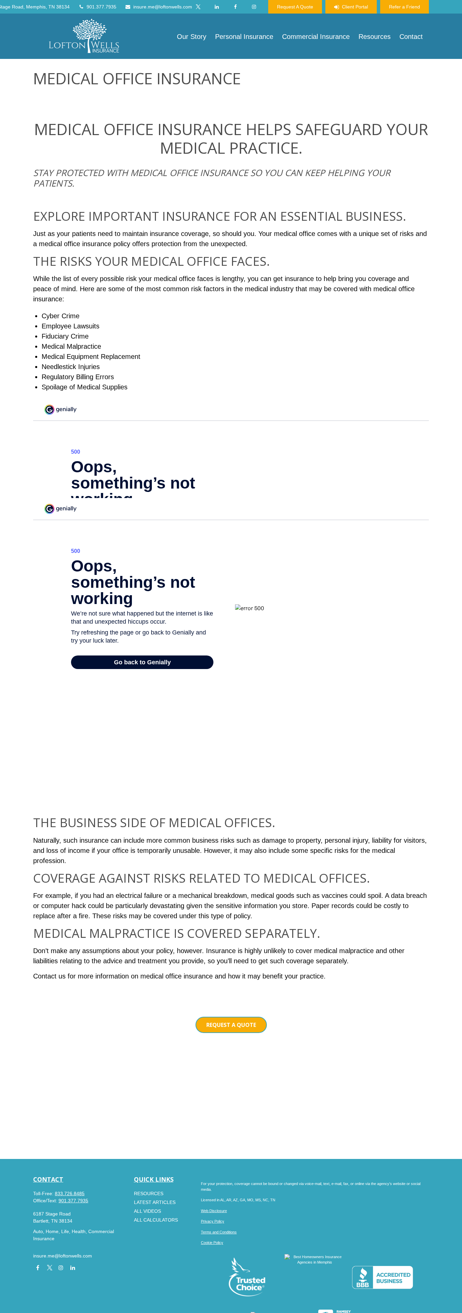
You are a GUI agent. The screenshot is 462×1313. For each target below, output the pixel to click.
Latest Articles (155, 1202)
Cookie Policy (212, 1243)
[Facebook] (235, 7)
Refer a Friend (404, 6)
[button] (191, 36)
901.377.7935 (101, 6)
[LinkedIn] (216, 7)
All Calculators (156, 1220)
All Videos (147, 1211)
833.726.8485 (70, 1193)
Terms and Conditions (219, 1232)
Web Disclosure (214, 1211)
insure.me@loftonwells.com (162, 6)
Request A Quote (295, 6)
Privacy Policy (212, 1221)
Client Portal (355, 6)
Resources (148, 1193)
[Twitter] (198, 7)
